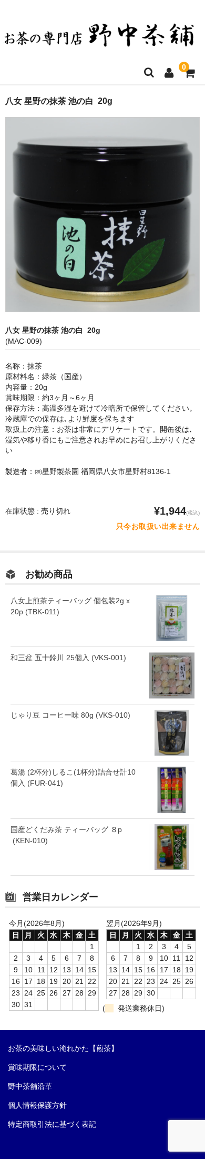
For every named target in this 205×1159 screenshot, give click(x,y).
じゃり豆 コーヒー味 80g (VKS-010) (70, 715)
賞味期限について (37, 1067)
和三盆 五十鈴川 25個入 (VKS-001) (68, 657)
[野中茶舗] (100, 40)
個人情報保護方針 (37, 1105)
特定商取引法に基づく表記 (52, 1124)
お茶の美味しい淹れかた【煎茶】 (63, 1048)
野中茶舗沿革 (30, 1086)
